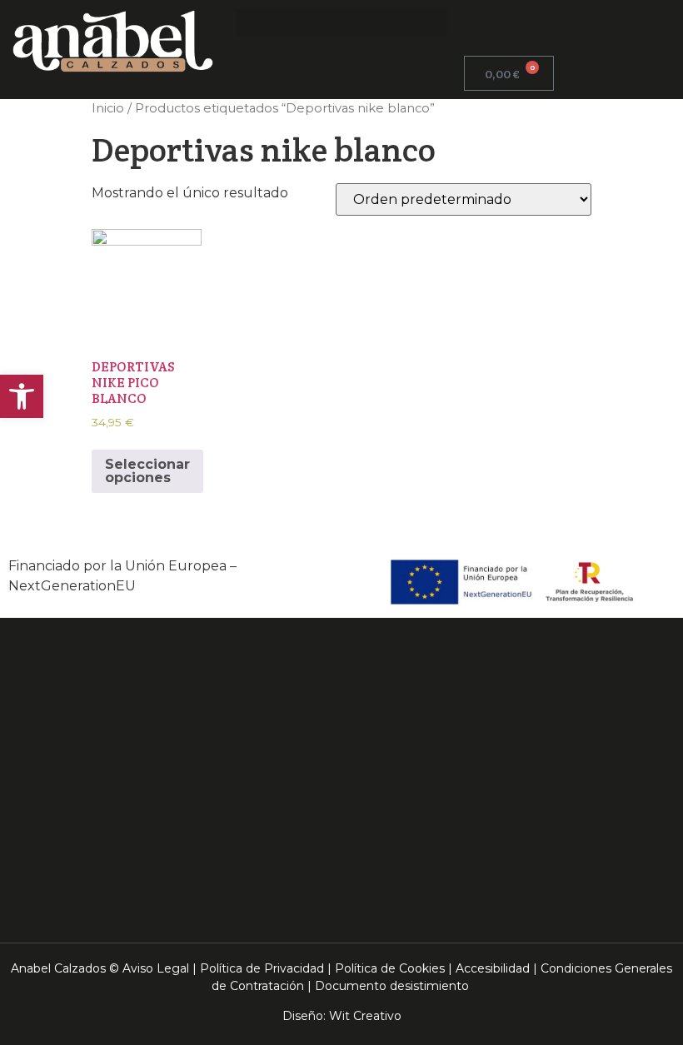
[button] (341, 22)
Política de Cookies (390, 968)
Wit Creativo (365, 1015)
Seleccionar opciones (147, 470)
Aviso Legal (155, 968)
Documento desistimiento (392, 985)
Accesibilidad (493, 968)
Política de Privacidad (262, 968)
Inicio (108, 108)
